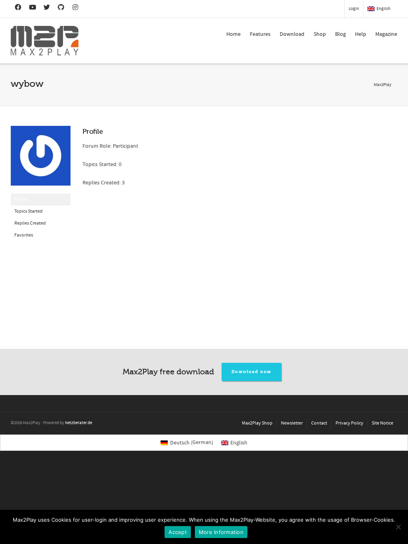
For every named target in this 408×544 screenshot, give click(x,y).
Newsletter (292, 423)
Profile (21, 199)
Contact (319, 423)
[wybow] (41, 159)
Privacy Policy (349, 423)
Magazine (386, 34)
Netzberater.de (78, 423)
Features (260, 34)
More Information (221, 532)
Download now (251, 371)
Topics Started (28, 211)
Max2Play (382, 85)
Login (354, 9)
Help (360, 34)
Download (292, 34)
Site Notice (382, 423)
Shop (320, 34)
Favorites (23, 235)
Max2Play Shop (257, 423)
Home (233, 34)
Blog (340, 34)
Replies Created (30, 223)
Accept (178, 532)
